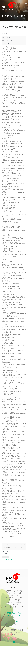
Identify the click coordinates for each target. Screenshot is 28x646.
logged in (12, 547)
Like (3, 541)
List (3, 556)
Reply (7, 556)
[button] (14, 642)
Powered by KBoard (7, 560)
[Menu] (26, 3)
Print (24, 541)
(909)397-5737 (15, 621)
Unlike (8, 541)
